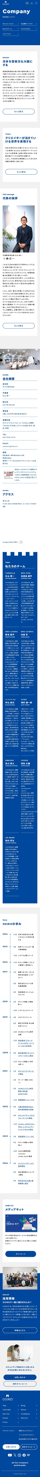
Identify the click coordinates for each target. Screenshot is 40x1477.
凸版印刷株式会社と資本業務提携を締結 (26, 1108)
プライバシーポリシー (9, 1431)
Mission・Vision (8, 24)
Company (25, 1414)
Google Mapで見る (10, 542)
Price (5, 1422)
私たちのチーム (7, 29)
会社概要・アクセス (27, 24)
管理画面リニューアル (26, 1100)
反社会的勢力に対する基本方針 (28, 1439)
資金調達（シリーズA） (26, 1136)
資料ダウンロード (20, 1384)
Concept (7, 1410)
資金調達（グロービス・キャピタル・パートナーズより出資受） (26, 1043)
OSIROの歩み (25, 29)
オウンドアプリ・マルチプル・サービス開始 (26, 1116)
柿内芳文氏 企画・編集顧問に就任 (25, 1182)
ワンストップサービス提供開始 (26, 1164)
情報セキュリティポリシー (26, 1431)
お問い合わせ (20, 1377)
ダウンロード (21, 1254)
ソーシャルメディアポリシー (26, 1435)
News (23, 1410)
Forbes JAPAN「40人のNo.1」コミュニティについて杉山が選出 (26, 1126)
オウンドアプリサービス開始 (26, 1072)
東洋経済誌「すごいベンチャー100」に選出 (26, 1054)
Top (4, 1405)
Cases (5, 1418)
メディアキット (7, 34)
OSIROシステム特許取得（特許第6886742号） (25, 1091)
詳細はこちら (20, 1330)
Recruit (24, 1418)
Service (6, 1414)
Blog (23, 1405)
